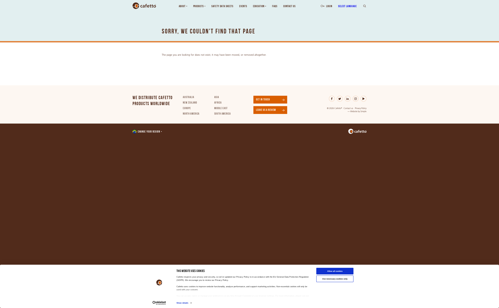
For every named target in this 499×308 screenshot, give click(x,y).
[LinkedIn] (348, 99)
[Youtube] (363, 99)
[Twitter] (340, 99)
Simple (363, 111)
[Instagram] (356, 99)
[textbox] (147, 132)
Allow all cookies (335, 271)
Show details (182, 303)
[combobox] (147, 132)
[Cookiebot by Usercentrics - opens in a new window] (159, 303)
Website (353, 111)
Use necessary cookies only (334, 279)
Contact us (348, 108)
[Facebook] (332, 99)
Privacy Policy (360, 108)
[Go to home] (144, 5)
